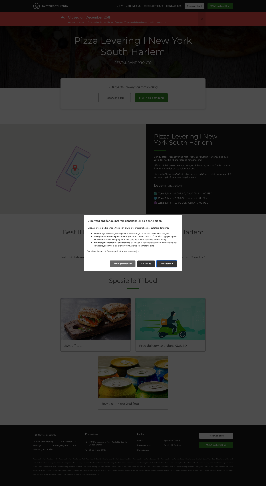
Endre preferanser (123, 263)
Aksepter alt (167, 263)
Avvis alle (146, 263)
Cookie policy (113, 251)
